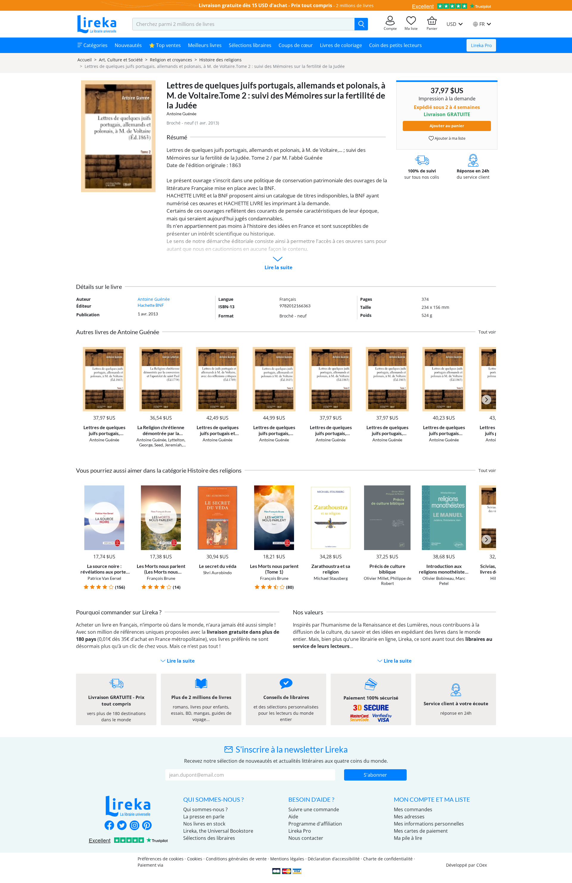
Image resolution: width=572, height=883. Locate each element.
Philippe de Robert (396, 581)
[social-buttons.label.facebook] (109, 825)
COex (481, 865)
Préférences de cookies (161, 859)
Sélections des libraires (209, 838)
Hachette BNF (151, 305)
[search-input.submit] (361, 24)
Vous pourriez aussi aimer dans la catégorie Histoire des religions (159, 470)
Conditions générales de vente (236, 859)
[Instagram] (134, 825)
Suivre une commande (313, 809)
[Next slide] (486, 399)
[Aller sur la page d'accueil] (96, 24)
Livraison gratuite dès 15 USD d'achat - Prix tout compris (265, 5)
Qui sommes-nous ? (205, 809)
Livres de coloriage (341, 45)
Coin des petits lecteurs (395, 45)
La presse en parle (203, 816)
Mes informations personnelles (429, 823)
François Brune (161, 578)
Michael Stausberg (331, 578)
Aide (293, 816)
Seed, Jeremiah (168, 444)
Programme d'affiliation (315, 823)
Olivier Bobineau (438, 578)
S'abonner (375, 775)
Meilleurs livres (205, 45)
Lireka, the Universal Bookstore (218, 831)
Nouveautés (128, 45)
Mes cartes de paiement (421, 831)
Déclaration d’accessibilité (334, 859)
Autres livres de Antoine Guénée (117, 331)
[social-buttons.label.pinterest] (147, 825)
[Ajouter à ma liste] (124, 350)
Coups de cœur (296, 45)
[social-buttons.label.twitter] (122, 825)
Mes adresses (409, 816)
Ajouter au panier (447, 125)
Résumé (177, 137)
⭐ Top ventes (165, 45)
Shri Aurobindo (217, 572)
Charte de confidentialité (388, 859)
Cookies (194, 859)
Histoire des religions (220, 60)
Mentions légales (287, 859)
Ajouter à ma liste (449, 138)
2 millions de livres (355, 5)
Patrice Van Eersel (104, 578)
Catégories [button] (95, 45)
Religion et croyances (171, 60)
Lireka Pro (481, 45)
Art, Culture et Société (121, 60)
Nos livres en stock (204, 823)
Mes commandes (413, 809)
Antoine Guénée (181, 113)
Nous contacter (305, 838)
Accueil (84, 60)
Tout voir (487, 332)
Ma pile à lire (408, 838)
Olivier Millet (376, 578)
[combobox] (243, 24)
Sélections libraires (250, 45)
